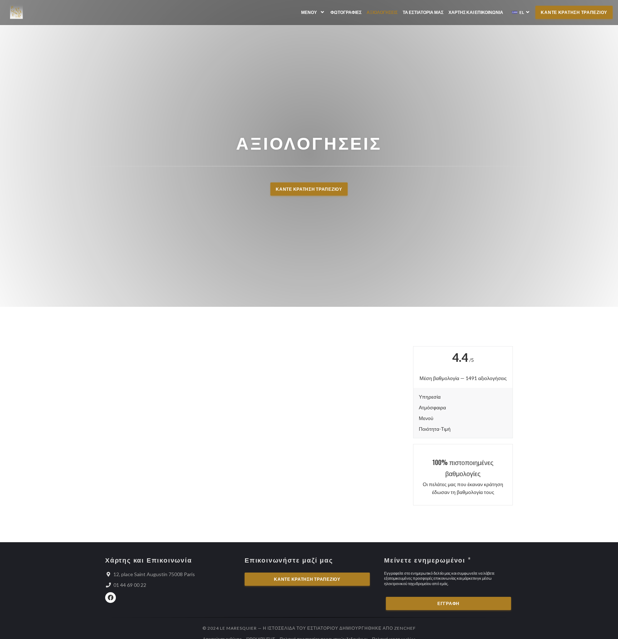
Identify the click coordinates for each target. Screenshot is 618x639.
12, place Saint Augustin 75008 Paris (154, 574)
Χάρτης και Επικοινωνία (475, 12)
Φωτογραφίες (346, 12)
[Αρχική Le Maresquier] (16, 12)
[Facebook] (110, 597)
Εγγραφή (448, 603)
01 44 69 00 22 (129, 585)
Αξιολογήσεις (382, 12)
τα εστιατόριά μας (423, 12)
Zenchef (405, 628)
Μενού (309, 12)
